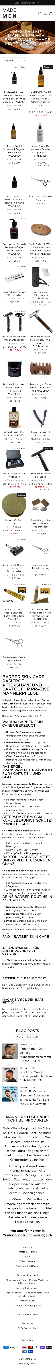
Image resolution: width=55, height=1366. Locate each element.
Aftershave (21, 715)
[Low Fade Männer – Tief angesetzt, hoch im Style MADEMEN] (10, 1074)
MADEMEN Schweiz (27, 1314)
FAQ (41, 715)
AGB (27, 1256)
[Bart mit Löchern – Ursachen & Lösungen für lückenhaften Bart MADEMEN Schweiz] (10, 1094)
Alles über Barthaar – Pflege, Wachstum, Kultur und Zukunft (27, 1281)
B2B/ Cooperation (27, 1328)
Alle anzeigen (27, 1037)
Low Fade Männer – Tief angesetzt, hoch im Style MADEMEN (36, 1076)
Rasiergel (7, 715)
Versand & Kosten (27, 1251)
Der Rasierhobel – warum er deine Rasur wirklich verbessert (27, 1294)
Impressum (27, 1246)
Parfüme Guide (27, 1300)
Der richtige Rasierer (27, 1287)
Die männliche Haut (27, 1275)
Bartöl (33, 715)
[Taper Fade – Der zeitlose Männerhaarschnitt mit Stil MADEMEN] (10, 1051)
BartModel (27, 1323)
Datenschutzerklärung (27, 1266)
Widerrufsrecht (27, 1261)
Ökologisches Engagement (27, 1305)
